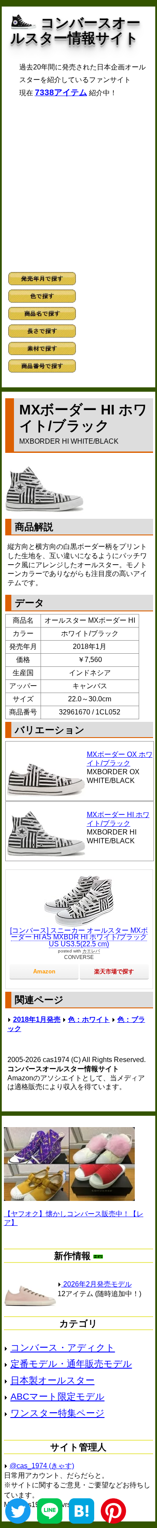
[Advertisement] (78, 184)
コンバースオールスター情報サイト (75, 30)
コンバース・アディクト (62, 1347)
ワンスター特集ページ (57, 1413)
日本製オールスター (52, 1380)
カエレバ (91, 951)
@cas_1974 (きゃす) (42, 1465)
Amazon (44, 971)
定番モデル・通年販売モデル (71, 1364)
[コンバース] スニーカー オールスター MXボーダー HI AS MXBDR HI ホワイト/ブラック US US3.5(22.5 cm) (79, 937)
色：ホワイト (89, 1019)
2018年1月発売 (37, 1019)
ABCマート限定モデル (57, 1396)
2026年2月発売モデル (96, 1284)
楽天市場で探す (114, 971)
